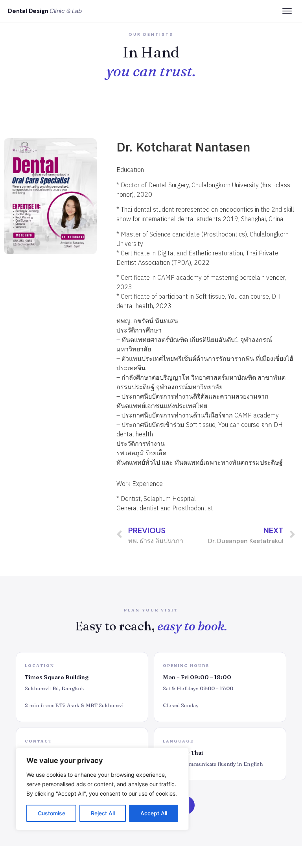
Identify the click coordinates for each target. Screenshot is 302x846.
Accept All (153, 813)
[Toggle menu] (287, 11)
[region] (102, 789)
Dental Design (45, 11)
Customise (51, 813)
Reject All (103, 813)
